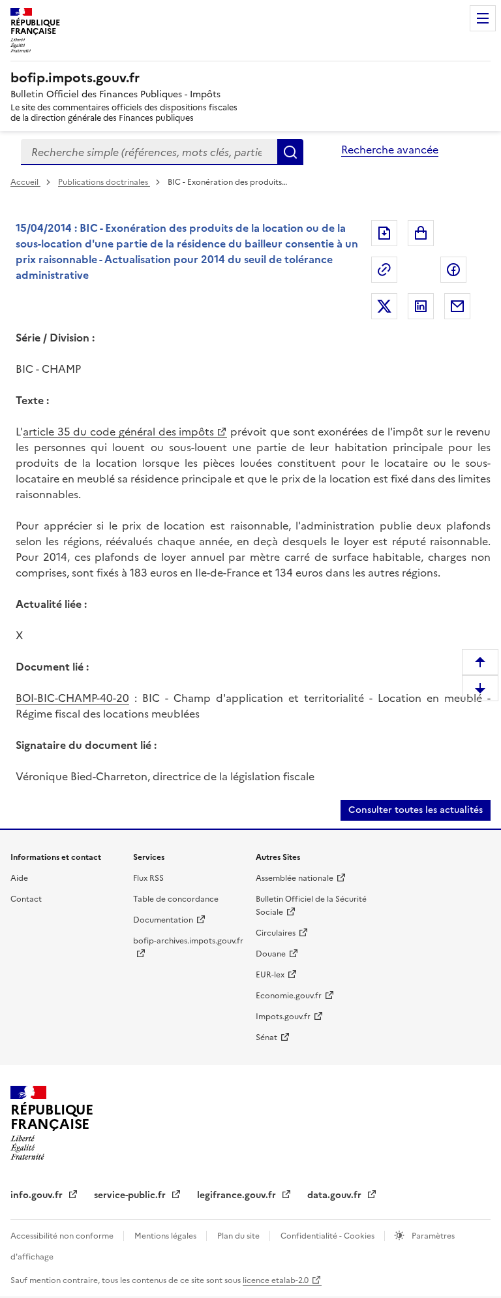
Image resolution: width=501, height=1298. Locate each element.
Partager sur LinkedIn (421, 306)
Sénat (266, 1037)
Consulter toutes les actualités (415, 810)
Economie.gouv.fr (289, 996)
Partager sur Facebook (453, 270)
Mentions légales (166, 1236)
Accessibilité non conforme (62, 1236)
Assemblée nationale (294, 878)
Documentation (163, 920)
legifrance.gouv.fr (238, 1195)
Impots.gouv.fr (283, 1016)
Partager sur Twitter (384, 306)
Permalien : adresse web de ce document (384, 270)
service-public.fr (131, 1195)
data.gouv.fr (335, 1195)
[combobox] (149, 152)
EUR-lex (270, 975)
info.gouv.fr (37, 1195)
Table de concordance (176, 899)
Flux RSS (148, 878)
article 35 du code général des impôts (118, 431)
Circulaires (276, 933)
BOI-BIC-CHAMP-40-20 (72, 698)
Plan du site (239, 1236)
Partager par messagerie (457, 306)
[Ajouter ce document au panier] (421, 233)
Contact (26, 899)
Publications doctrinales (104, 182)
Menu (483, 18)
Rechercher (290, 152)
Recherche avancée (389, 149)
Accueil (25, 182)
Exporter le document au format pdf (384, 233)
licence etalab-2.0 (276, 1280)
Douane (271, 954)
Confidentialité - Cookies (328, 1236)
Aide (19, 878)
